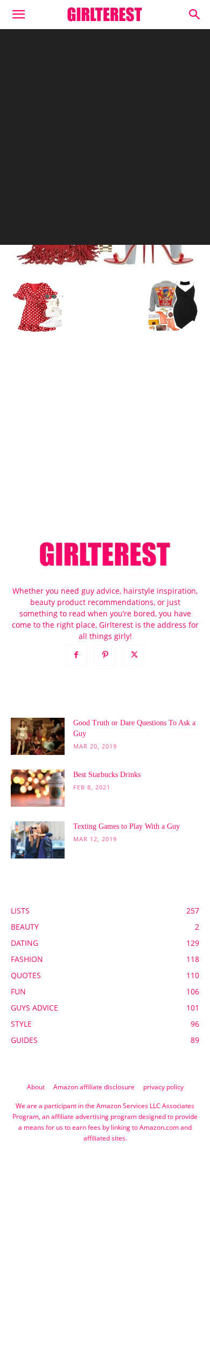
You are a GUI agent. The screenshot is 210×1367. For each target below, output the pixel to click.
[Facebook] (76, 655)
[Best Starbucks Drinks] (38, 788)
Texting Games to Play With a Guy (126, 826)
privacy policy (163, 1086)
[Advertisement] (105, 140)
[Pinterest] (105, 655)
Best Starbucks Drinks (107, 775)
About (36, 1086)
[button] (18, 14)
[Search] (195, 14)
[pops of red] (105, 268)
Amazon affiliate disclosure (94, 1086)
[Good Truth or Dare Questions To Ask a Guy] (38, 736)
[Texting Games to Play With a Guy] (38, 839)
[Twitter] (134, 655)
